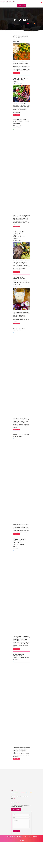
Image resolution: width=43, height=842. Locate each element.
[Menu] (41, 2)
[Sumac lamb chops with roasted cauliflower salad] (21, 250)
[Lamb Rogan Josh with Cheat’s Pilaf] (21, 51)
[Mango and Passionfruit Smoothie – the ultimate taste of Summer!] (21, 299)
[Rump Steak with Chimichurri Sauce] (21, 93)
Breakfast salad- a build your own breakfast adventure (21, 122)
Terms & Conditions (16, 838)
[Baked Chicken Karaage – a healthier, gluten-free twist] (21, 592)
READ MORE (17, 73)
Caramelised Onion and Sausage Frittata (21, 656)
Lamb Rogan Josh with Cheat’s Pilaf (21, 38)
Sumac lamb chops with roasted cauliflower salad (19, 235)
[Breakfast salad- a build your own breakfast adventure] (21, 171)
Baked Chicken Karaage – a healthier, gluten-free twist (19, 542)
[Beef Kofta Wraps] (21, 480)
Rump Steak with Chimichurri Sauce (21, 80)
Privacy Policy (28, 838)
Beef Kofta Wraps (21, 434)
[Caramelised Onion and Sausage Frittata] (21, 703)
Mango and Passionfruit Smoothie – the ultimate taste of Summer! (21, 280)
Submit (16, 831)
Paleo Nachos (19, 328)
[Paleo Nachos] (21, 374)
